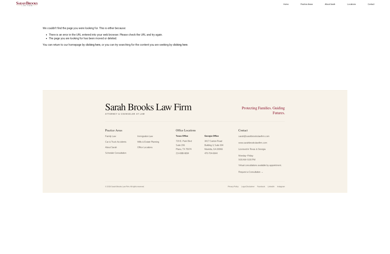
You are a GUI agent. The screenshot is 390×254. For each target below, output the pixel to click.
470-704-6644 (211, 153)
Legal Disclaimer (247, 187)
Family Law (110, 136)
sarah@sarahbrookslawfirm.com (253, 136)
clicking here (93, 44)
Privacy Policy (233, 187)
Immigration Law (145, 136)
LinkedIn (271, 187)
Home (286, 4)
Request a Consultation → (250, 172)
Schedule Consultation (115, 153)
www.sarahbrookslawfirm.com (252, 143)
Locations (351, 4)
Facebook (261, 187)
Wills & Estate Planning (148, 142)
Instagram (281, 187)
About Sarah (330, 4)
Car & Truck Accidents (115, 142)
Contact (371, 4)
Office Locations (144, 147)
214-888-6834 (182, 153)
